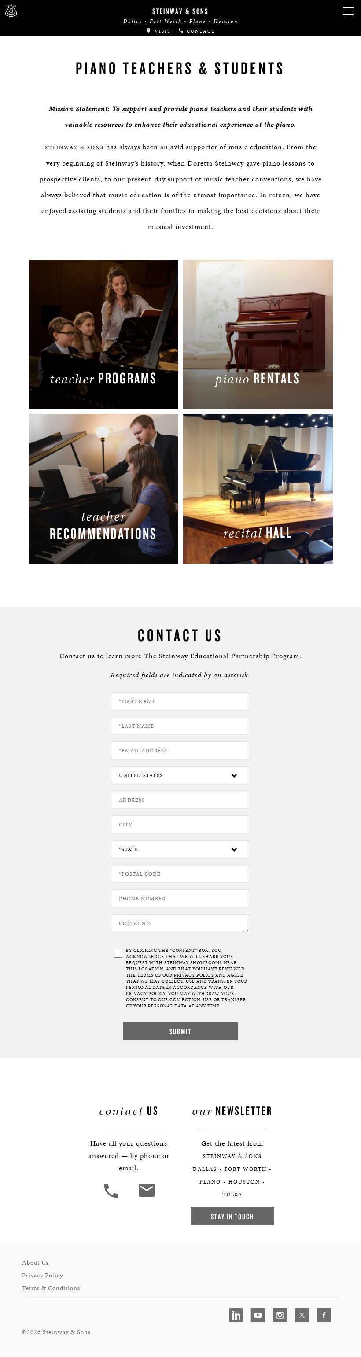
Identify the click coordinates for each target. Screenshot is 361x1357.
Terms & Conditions (51, 1288)
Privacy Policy (42, 1275)
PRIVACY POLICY (194, 975)
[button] (348, 11)
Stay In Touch (232, 1216)
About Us (35, 1262)
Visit (161, 31)
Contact (199, 31)
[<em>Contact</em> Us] (146, 1197)
